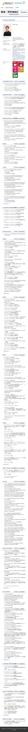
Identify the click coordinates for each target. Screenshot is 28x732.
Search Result (9, 7)
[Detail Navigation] (24, 3)
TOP (2, 7)
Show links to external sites (12, 585)
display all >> (7, 203)
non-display (21, 81)
